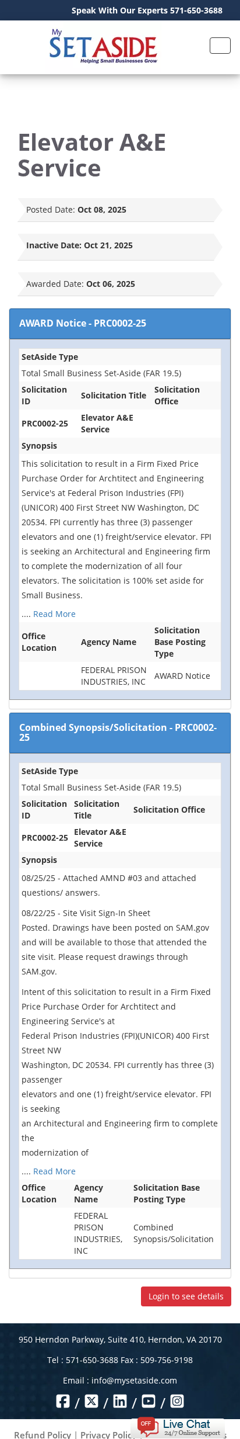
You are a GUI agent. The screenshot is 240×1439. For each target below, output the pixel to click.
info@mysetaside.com (134, 1380)
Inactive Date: (54, 245)
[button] (177, 1426)
